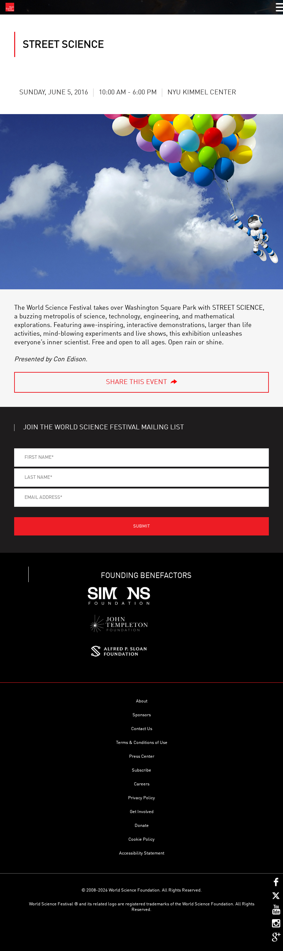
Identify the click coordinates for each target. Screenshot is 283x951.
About (141, 701)
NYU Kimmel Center (201, 92)
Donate (142, 825)
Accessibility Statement (141, 853)
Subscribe (141, 770)
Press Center (141, 756)
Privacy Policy (141, 798)
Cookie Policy (141, 839)
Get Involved (142, 812)
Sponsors (142, 715)
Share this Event (136, 382)
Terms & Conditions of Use (141, 742)
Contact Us (141, 729)
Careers (141, 784)
